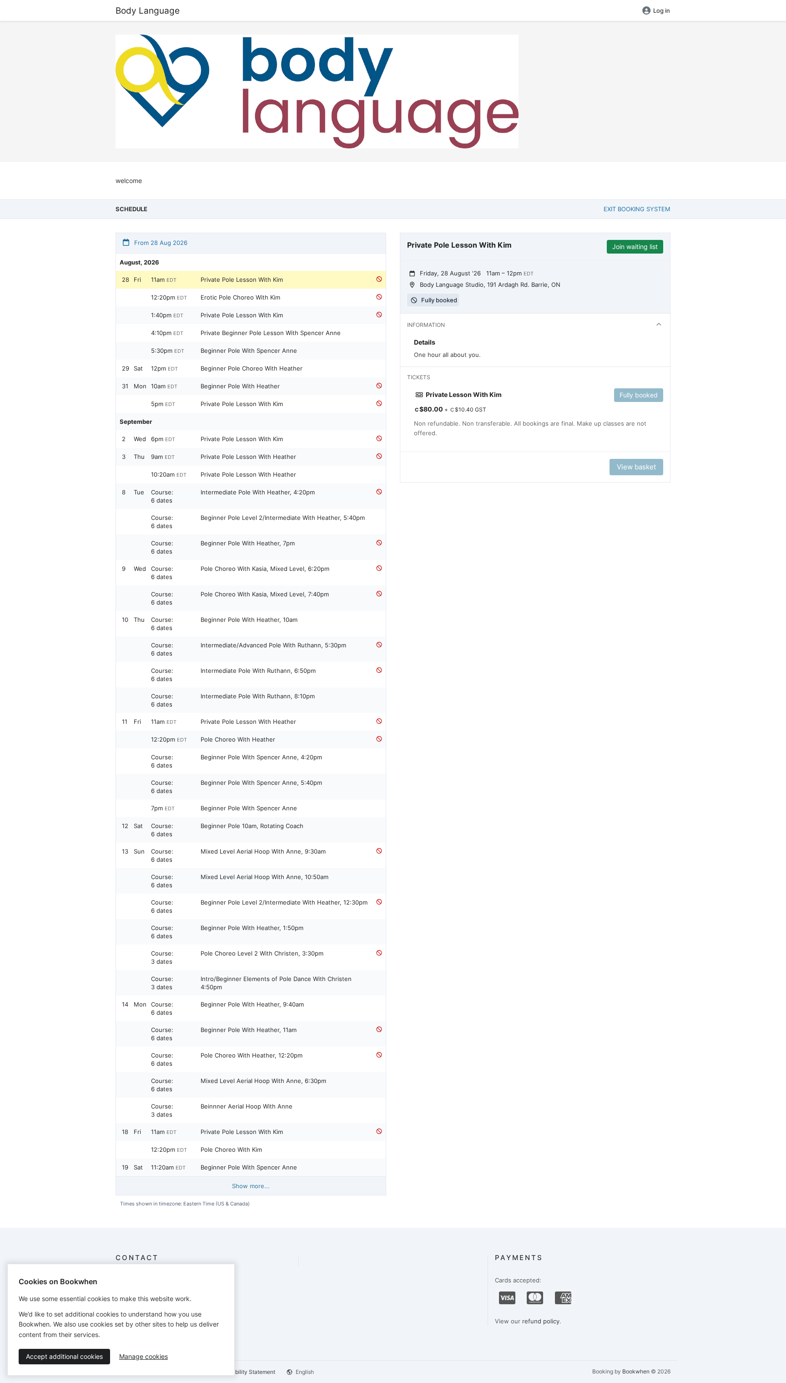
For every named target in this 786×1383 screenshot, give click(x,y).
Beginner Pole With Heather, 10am (249, 619)
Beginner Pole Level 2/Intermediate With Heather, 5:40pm (283, 517)
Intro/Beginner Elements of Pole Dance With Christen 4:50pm (276, 983)
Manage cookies (143, 1356)
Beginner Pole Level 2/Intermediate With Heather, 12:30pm (284, 902)
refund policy (540, 1321)
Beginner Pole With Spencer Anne (249, 350)
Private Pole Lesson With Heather (248, 456)
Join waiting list (635, 246)
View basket (636, 467)
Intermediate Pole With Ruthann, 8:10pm (258, 696)
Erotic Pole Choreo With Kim (240, 297)
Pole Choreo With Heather (238, 739)
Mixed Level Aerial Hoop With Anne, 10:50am (264, 876)
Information (426, 324)
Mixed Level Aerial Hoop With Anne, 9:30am (263, 851)
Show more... (251, 1186)
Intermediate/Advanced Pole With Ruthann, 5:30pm (273, 645)
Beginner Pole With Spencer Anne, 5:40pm (261, 782)
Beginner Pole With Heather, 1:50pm (252, 927)
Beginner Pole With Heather (240, 386)
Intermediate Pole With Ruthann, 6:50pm (258, 670)
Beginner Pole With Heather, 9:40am (252, 1004)
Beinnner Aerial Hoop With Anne (246, 1106)
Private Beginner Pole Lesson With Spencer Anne (271, 332)
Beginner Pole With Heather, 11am (249, 1029)
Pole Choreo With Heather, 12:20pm (251, 1055)
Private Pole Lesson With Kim (242, 279)
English (304, 1371)
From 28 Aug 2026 (159, 242)
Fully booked (639, 395)
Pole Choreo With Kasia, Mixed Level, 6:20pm (265, 568)
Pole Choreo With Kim (231, 1149)
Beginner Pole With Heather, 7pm (248, 543)
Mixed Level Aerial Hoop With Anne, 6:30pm (263, 1080)
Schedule (131, 209)
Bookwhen (636, 1371)
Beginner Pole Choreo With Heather (251, 368)
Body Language (148, 10)
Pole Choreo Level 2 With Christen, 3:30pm (262, 953)
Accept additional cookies (64, 1356)
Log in (661, 10)
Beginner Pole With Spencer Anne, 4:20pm (261, 757)
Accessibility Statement (245, 1371)
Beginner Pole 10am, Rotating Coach (252, 825)
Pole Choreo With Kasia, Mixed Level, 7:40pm (265, 594)
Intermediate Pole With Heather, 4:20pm (258, 492)
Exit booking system (637, 209)
